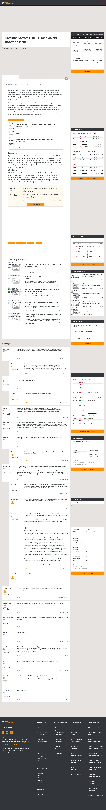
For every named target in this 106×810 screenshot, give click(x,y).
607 (8, 594)
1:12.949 (75, 45)
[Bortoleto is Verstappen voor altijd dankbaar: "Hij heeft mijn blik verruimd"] (15, 290)
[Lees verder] (30, 197)
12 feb (74, 157)
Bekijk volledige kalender (87, 431)
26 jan (74, 136)
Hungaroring (91, 423)
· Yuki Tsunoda (58, 753)
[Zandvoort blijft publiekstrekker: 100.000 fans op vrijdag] (15, 302)
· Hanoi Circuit (91, 786)
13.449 (15, 195)
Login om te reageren (64, 343)
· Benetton (74, 762)
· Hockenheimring (92, 788)
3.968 (8, 384)
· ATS (72, 751)
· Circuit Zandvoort (93, 772)
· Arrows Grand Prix (76, 741)
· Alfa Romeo (74, 730)
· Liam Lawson (58, 741)
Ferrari (57, 94)
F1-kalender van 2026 (10, 747)
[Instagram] (11, 732)
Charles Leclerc (81, 256)
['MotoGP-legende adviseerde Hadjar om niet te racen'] (15, 277)
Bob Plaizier (39, 84)
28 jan (74, 141)
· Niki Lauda (57, 748)
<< (10, 77)
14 (102, 297)
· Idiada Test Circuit (93, 793)
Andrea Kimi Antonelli (78, 554)
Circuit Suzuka (91, 395)
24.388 (9, 472)
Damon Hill (39, 160)
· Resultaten (40, 780)
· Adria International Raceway (95, 727)
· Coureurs (40, 773)
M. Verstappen (85, 138)
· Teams (39, 775)
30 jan (74, 146)
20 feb (74, 173)
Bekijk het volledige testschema (87, 178)
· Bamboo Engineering (76, 755)
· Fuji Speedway (92, 781)
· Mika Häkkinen (58, 746)
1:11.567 (75, 54)
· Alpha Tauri (74, 732)
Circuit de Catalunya (82, 133)
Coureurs (37, 3)
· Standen (39, 778)
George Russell (81, 254)
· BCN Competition (76, 760)
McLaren (91, 259)
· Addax (73, 727)
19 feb (74, 170)
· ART (72, 744)
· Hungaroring (91, 790)
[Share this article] (66, 78)
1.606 (8, 638)
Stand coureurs (78, 241)
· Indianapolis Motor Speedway (96, 795)
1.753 (8, 667)
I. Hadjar (84, 136)
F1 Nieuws (11, 242)
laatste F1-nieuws (24, 737)
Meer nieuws (87, 71)
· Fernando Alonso (59, 732)
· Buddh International (93, 758)
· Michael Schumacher (60, 744)
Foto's (66, 3)
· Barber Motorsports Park (95, 755)
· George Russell (58, 734)
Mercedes (42, 94)
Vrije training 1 (76, 41)
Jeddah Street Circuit (92, 400)
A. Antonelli (76, 44)
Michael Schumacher (78, 536)
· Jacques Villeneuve (59, 737)
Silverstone (90, 418)
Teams (44, 3)
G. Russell (75, 53)
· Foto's (39, 761)
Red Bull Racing (13, 97)
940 (8, 623)
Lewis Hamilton (13, 90)
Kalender (60, 3)
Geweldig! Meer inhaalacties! (82, 329)
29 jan (74, 144)
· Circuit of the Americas (94, 767)
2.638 (16, 457)
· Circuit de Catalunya (93, 760)
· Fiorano (90, 779)
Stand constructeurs (93, 241)
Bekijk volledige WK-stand (87, 264)
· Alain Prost (57, 727)
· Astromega (74, 748)
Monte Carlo (90, 410)
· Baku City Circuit (92, 753)
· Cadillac (73, 769)
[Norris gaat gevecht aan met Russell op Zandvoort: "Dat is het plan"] (15, 316)
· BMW (72, 765)
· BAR (72, 758)
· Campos (73, 772)
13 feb (74, 159)
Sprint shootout (75, 49)
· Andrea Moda (74, 737)
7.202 (8, 696)
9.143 (16, 505)
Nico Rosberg (76, 538)
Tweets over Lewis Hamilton (82, 464)
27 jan (74, 138)
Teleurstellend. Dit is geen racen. (83, 338)
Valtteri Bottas (76, 560)
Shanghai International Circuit (94, 392)
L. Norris (84, 154)
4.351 (8, 652)
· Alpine (73, 734)
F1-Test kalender (15, 752)
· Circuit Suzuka (92, 769)
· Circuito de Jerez (92, 774)
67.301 (9, 428)
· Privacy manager (42, 741)
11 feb (74, 154)
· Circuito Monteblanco (94, 776)
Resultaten (52, 3)
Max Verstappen (28, 3)
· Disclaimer (40, 739)
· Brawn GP (74, 767)
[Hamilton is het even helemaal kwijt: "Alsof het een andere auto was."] (15, 265)
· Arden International (76, 739)
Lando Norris (81, 259)
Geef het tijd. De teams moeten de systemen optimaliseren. (85, 335)
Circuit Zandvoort (92, 426)
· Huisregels (40, 737)
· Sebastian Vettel (59, 751)
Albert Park (90, 390)
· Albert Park (91, 730)
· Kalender (40, 782)
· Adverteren (40, 734)
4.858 (8, 355)
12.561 (16, 399)
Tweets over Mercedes (81, 568)
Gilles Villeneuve (91, 407)
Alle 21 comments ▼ (35, 204)
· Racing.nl (40, 794)
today (8, 3)
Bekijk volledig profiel (87, 469)
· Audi (72, 753)
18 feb (74, 167)
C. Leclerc (84, 157)
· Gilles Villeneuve (92, 783)
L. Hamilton (85, 146)
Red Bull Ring (91, 415)
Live (102, 154)
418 (15, 579)
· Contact (39, 727)
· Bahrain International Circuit (95, 746)
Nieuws (20, 3)
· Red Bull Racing (41, 758)
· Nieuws (39, 754)
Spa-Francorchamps (92, 420)
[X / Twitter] (7, 732)
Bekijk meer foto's (88, 67)
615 (8, 681)
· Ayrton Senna (58, 730)
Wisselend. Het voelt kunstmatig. (83, 331)
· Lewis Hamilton (58, 739)
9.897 (8, 443)
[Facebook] (3, 732)
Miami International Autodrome (95, 402)
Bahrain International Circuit (84, 152)
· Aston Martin (74, 746)
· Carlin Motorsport (76, 774)
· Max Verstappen (42, 756)
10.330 (16, 490)
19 (102, 288)
